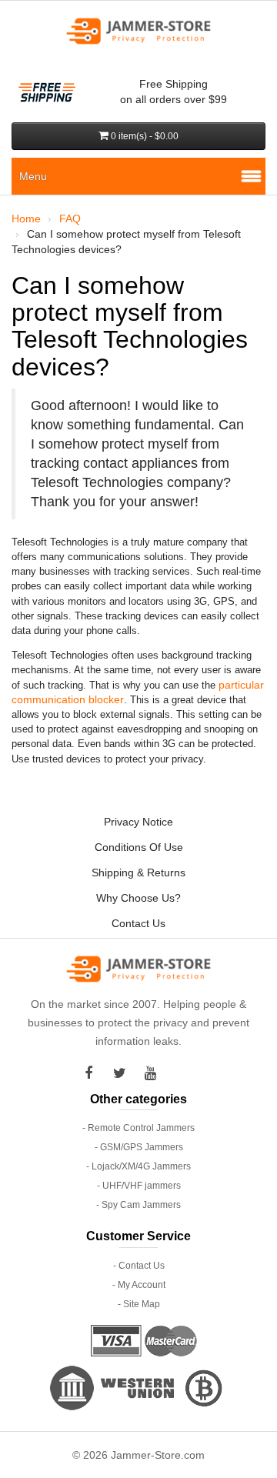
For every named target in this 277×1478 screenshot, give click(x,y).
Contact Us (138, 923)
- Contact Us (139, 1265)
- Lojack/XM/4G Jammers (138, 1166)
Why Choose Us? (138, 898)
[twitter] (123, 1073)
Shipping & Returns (138, 872)
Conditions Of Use (139, 847)
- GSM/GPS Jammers (139, 1147)
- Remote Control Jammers (138, 1128)
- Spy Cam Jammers (138, 1204)
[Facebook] (92, 1073)
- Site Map (139, 1304)
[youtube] (153, 1073)
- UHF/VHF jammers (139, 1185)
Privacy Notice (138, 822)
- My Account (138, 1284)
